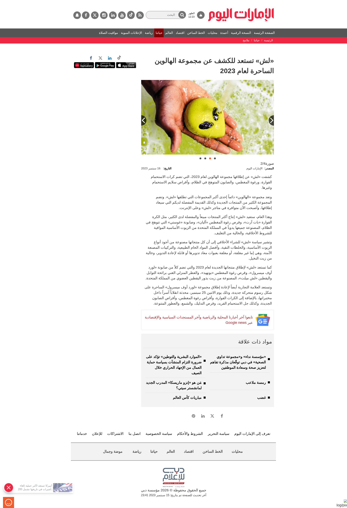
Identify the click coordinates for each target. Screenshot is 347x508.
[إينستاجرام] (104, 15)
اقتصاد (180, 32)
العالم (169, 32)
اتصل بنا (135, 434)
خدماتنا (82, 434)
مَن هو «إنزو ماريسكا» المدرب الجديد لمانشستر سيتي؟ (174, 385)
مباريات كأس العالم (187, 398)
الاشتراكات (115, 434)
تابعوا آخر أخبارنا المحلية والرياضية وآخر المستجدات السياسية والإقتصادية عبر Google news (199, 320)
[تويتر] (95, 15)
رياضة (149, 32)
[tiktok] (131, 15)
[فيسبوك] (86, 15)
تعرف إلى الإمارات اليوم (252, 434)
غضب (261, 398)
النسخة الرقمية (241, 32)
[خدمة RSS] (140, 15)
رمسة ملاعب (256, 383)
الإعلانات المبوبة (131, 32)
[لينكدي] (113, 15)
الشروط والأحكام (190, 434)
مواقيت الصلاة (108, 32)
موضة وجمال (112, 451)
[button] (182, 14)
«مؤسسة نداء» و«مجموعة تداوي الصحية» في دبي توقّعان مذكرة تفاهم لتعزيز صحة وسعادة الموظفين (238, 362)
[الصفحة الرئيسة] (241, 2)
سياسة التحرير (218, 434)
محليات (212, 32)
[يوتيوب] (122, 15)
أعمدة (224, 32)
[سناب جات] (77, 15)
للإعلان (97, 434)
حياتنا (159, 32)
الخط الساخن (196, 32)
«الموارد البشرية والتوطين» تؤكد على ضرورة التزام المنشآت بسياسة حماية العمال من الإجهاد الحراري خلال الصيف (174, 365)
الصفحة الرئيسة (264, 32)
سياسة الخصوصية (159, 434)
